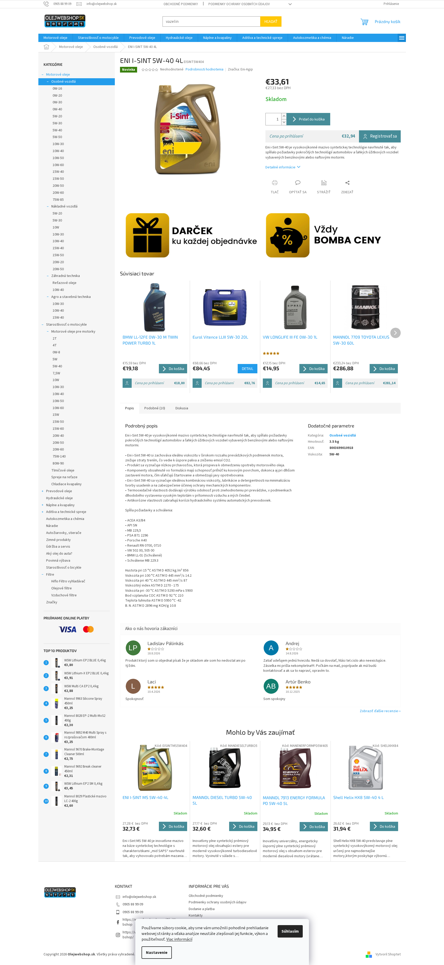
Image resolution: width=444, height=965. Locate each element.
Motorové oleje (58, 74)
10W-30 (58, 144)
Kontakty (196, 915)
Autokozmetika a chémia (65, 518)
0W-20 (57, 95)
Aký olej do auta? (59, 553)
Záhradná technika (65, 275)
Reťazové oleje (64, 282)
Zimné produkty (58, 539)
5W (55, 359)
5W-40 (57, 130)
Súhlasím (290, 931)
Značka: (240, 69)
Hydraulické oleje (59, 498)
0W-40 (57, 109)
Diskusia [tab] (181, 408)
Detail (247, 368)
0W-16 (57, 88)
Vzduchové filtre (64, 595)
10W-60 (58, 165)
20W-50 (58, 185)
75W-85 (58, 199)
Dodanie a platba (202, 909)
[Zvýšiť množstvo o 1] (283, 116)
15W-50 (58, 178)
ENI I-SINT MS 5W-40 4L (145, 797)
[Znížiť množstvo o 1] (283, 122)
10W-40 (58, 151)
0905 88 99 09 (133, 904)
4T (55, 345)
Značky (51, 602)
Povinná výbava (58, 560)
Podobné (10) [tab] (154, 408)
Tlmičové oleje (62, 470)
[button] (155, 840)
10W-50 (58, 158)
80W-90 (58, 463)
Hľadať (270, 21)
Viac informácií (179, 939)
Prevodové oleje (59, 491)
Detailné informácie (280, 167)
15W (56, 414)
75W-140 (59, 456)
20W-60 (58, 192)
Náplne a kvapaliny (60, 505)
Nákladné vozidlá (64, 206)
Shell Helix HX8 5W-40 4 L (358, 797)
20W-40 (58, 435)
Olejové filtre (61, 588)
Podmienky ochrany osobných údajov (239, 4)
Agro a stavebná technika (71, 296)
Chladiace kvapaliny (66, 484)
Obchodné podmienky (181, 4)
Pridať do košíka (312, 119)
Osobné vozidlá (63, 81)
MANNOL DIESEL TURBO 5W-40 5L (222, 800)
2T (55, 338)
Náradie (52, 525)
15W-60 (58, 428)
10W (56, 227)
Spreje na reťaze (64, 477)
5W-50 (57, 137)
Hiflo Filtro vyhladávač (68, 581)
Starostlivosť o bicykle (63, 567)
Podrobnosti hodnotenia (204, 69)
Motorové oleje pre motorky (73, 331)
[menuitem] (55, 38)
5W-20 (57, 116)
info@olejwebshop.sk (139, 896)
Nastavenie (156, 952)
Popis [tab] (129, 408)
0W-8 (56, 352)
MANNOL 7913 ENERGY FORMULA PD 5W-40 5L (294, 800)
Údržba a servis (58, 546)
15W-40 (58, 171)
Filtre (50, 574)
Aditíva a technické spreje (66, 511)
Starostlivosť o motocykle (66, 324)
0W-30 (57, 102)
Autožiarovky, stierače (63, 532)
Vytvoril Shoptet (388, 954)
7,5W (56, 373)
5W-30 (57, 123)
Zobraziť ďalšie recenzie (379, 711)
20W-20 (58, 262)
